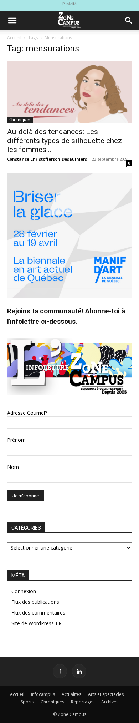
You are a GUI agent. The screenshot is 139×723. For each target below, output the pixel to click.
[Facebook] (60, 671)
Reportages (82, 702)
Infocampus (43, 694)
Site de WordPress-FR (36, 623)
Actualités (71, 694)
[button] (12, 20)
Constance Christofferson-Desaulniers (47, 159)
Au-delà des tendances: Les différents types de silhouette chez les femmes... (64, 140)
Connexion (23, 591)
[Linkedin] (79, 671)
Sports (27, 702)
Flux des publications (35, 601)
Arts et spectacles (106, 694)
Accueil (14, 38)
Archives (109, 702)
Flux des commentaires (38, 612)
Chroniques (20, 119)
